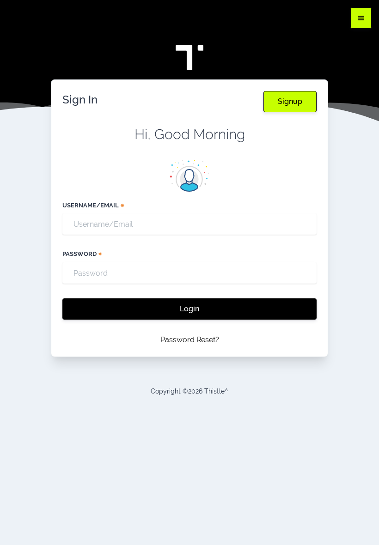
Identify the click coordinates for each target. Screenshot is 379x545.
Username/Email (91, 205)
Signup (290, 101)
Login (189, 308)
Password (80, 253)
